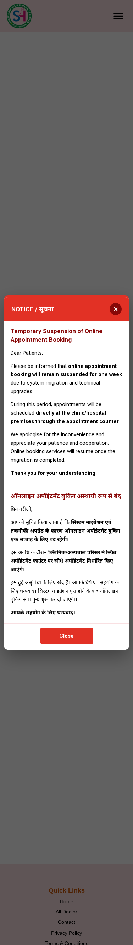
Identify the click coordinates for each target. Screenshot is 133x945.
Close (66, 636)
